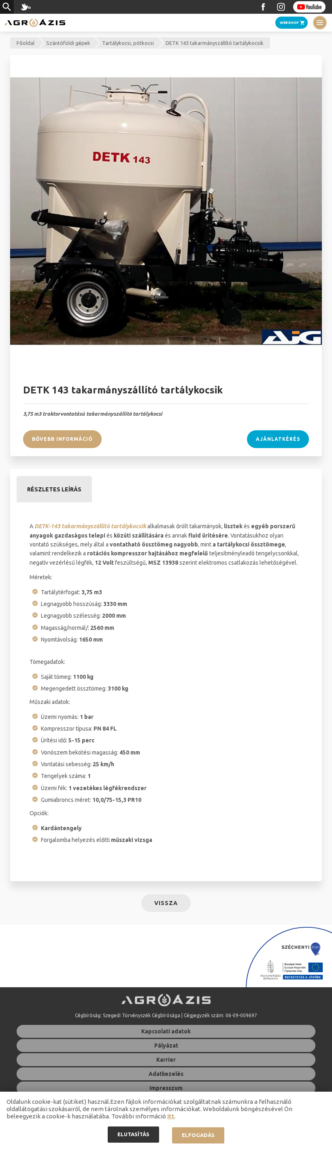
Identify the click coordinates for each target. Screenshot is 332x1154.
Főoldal (25, 43)
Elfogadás (198, 1135)
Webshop (289, 23)
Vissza (166, 903)
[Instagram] (281, 7)
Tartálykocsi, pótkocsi (128, 43)
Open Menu (320, 23)
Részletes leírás (54, 489)
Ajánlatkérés (278, 439)
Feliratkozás (309, 7)
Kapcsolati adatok (166, 1031)
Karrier (166, 1059)
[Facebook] (263, 7)
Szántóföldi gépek (68, 43)
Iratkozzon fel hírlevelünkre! (26, 7)
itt (171, 1116)
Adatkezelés (166, 1074)
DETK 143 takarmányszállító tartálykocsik (215, 43)
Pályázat (166, 1045)
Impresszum (166, 1088)
